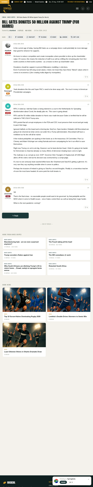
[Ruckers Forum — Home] (7, 8)
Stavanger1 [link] (8, 91)
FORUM (4, 17)
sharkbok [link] (12, 30)
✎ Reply (15, 215)
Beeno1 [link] (8, 110)
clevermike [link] (8, 194)
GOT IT (71, 482)
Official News (53, 485)
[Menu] (77, 8)
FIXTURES (5, 2)
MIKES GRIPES (11, 17)
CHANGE (63, 482)
